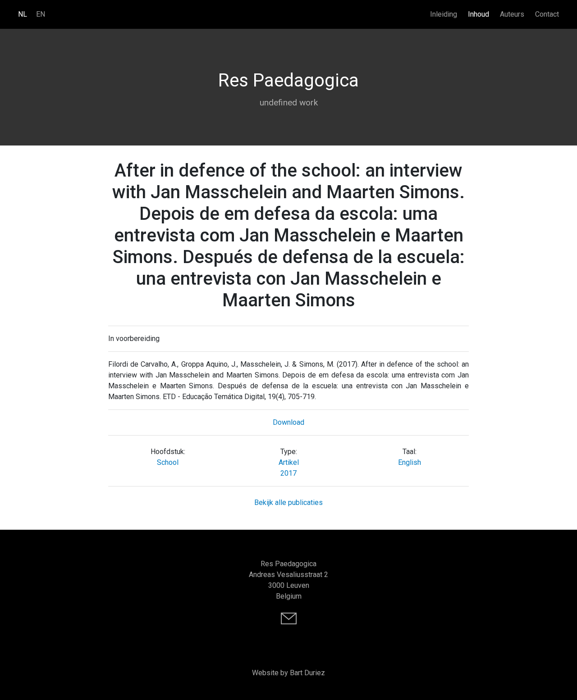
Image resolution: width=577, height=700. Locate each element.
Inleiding (443, 14)
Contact (547, 14)
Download (288, 422)
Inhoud (478, 14)
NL (22, 14)
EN (40, 14)
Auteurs (512, 14)
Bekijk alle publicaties (288, 502)
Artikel (289, 462)
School (168, 462)
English (409, 462)
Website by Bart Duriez (288, 672)
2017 (288, 473)
